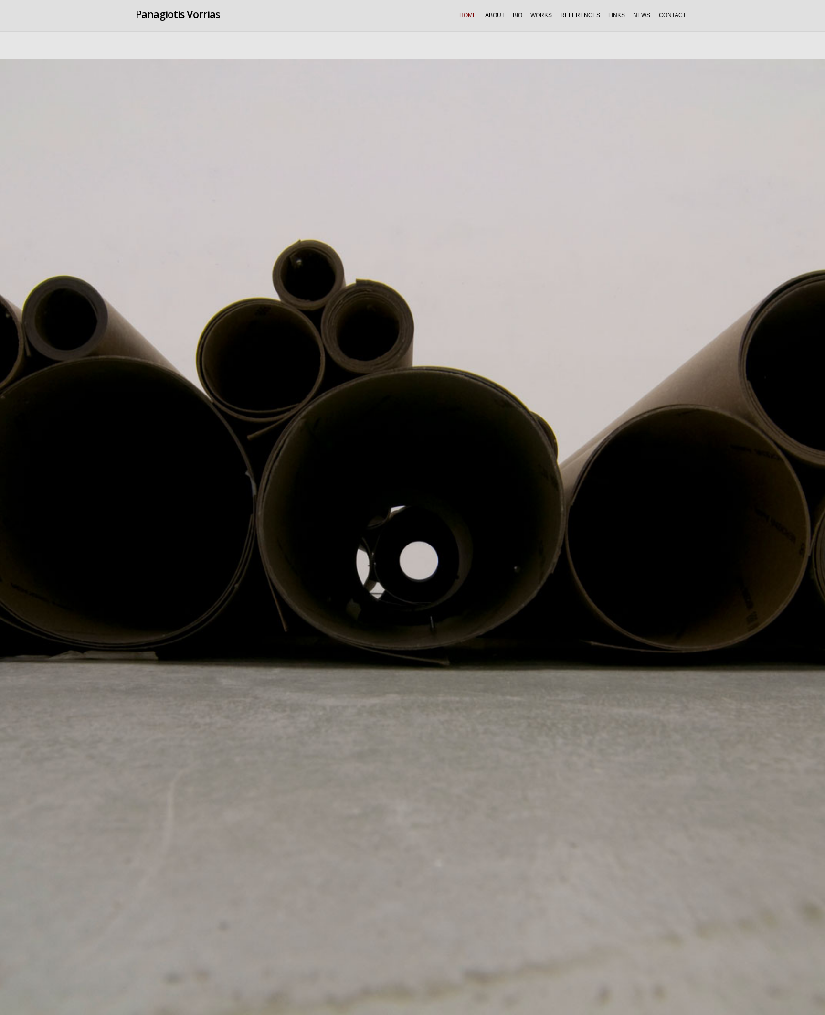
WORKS (541, 15)
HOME (467, 15)
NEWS (641, 15)
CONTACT (672, 15)
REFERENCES (580, 15)
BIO (517, 15)
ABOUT (495, 15)
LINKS (616, 15)
